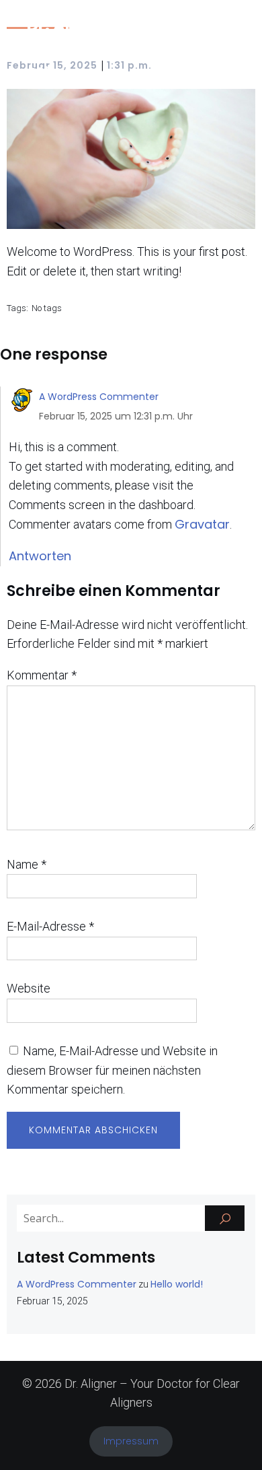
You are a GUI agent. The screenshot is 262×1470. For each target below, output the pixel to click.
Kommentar (42, 675)
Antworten (40, 555)
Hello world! (176, 1284)
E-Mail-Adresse (50, 926)
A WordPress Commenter (99, 396)
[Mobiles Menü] (223, 49)
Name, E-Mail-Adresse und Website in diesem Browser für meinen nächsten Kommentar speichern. (112, 1070)
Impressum (131, 1441)
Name (26, 864)
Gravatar (202, 524)
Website (28, 988)
